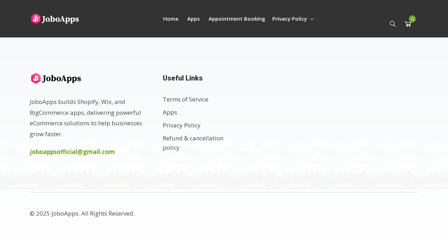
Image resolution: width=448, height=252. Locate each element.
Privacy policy (290, 18)
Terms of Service (185, 99)
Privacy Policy (182, 125)
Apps (193, 18)
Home (170, 18)
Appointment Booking (237, 18)
